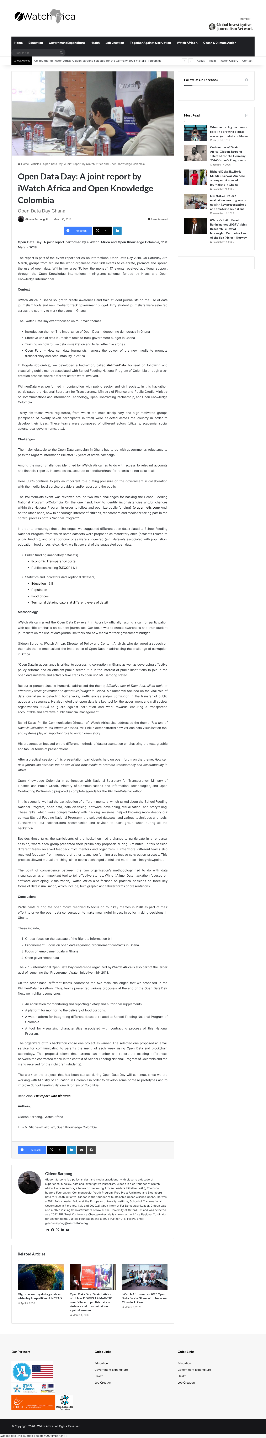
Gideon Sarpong (35, 219)
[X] (57, 1229)
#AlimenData (116, 365)
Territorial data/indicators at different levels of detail (69, 602)
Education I (39, 583)
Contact (247, 60)
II (77, 568)
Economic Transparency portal (53, 561)
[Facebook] (52, 1229)
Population (39, 590)
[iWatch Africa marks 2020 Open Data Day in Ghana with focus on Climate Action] (144, 1277)
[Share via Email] (81, 1150)
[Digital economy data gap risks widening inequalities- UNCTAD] (41, 1277)
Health (95, 42)
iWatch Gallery (229, 60)
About (201, 60)
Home (18, 42)
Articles (36, 164)
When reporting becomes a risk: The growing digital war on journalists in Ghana (229, 131)
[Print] (91, 1150)
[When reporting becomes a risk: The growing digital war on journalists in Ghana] (195, 133)
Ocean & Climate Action (219, 42)
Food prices (40, 596)
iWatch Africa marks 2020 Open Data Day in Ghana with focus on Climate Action (144, 1298)
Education (35, 42)
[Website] (47, 1229)
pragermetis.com (146, 507)
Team (212, 60)
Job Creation (115, 42)
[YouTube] (67, 1229)
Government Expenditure (67, 42)
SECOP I (66, 568)
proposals (109, 988)
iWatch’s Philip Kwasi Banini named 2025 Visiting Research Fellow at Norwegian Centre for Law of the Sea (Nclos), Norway (228, 228)
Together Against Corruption (150, 42)
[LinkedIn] (117, 231)
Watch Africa (186, 42)
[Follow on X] (47, 219)
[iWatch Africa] (46, 16)
